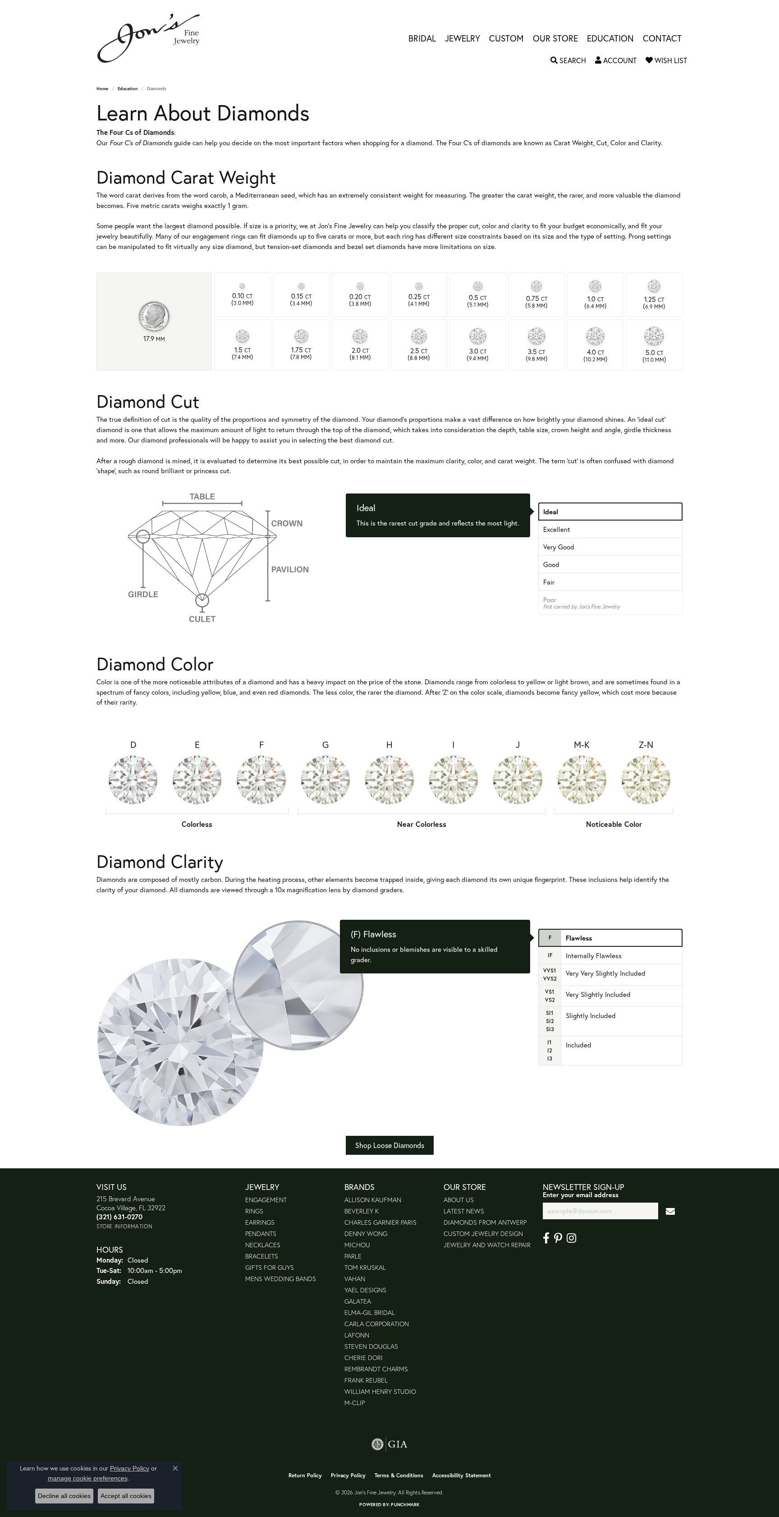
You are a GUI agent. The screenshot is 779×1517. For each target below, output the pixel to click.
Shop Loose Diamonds (389, 1145)
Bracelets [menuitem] (261, 1256)
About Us (459, 1199)
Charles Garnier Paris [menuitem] (380, 1222)
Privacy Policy (348, 1475)
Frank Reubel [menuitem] (366, 1380)
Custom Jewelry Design (483, 1233)
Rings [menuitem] (254, 1211)
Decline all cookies (64, 1495)
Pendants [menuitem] (260, 1233)
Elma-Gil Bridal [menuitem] (369, 1312)
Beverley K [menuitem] (361, 1211)
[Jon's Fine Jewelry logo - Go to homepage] (153, 38)
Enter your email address (581, 1194)
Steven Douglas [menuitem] (371, 1346)
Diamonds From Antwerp (485, 1222)
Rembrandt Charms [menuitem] (376, 1369)
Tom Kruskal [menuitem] (365, 1267)
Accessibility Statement (461, 1475)
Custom (506, 38)
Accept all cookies (126, 1495)
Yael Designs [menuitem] (365, 1290)
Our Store (555, 38)
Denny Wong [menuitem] (365, 1233)
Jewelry (462, 38)
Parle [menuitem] (353, 1256)
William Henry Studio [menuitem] (380, 1391)
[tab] (610, 512)
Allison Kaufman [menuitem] (372, 1199)
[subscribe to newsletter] (670, 1211)
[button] (568, 60)
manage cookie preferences (88, 1478)
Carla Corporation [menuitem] (376, 1323)
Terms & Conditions (399, 1475)
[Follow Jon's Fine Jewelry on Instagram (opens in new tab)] (571, 1238)
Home (102, 89)
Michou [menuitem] (357, 1244)
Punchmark (405, 1505)
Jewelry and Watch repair (487, 1244)
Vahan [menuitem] (354, 1278)
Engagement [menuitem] (266, 1199)
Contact (662, 38)
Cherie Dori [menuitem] (363, 1357)
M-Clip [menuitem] (354, 1402)
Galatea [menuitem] (357, 1301)
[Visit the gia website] (389, 1444)
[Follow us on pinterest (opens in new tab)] (558, 1238)
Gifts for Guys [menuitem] (269, 1267)
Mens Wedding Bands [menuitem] (280, 1278)
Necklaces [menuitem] (262, 1244)
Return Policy (305, 1475)
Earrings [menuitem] (260, 1222)
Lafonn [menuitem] (356, 1335)
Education (610, 38)
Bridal (422, 38)
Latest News (464, 1211)
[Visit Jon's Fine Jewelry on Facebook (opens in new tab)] (546, 1238)
